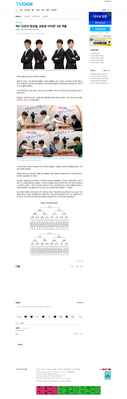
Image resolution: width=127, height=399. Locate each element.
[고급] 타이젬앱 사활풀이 (97, 60)
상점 (42, 10)
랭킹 (33, 10)
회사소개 (38, 369)
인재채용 (54, 369)
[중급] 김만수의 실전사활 (97, 58)
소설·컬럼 (27, 10)
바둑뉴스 (18, 16)
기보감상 (27, 16)
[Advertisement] (49, 282)
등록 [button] (80, 317)
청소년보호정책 (76, 369)
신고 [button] (81, 333)
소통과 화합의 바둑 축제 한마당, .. (99, 81)
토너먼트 (53, 10)
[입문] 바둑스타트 (95, 53)
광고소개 (44, 369)
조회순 (104, 70)
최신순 (17, 323)
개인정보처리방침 (67, 369)
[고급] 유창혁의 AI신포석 (97, 62)
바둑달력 (45, 16)
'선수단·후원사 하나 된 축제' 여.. (99, 76)
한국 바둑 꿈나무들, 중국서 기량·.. (99, 74)
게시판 (38, 10)
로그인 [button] (109, 10)
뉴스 (17, 10)
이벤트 (47, 10)
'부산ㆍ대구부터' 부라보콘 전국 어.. (100, 83)
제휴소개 (49, 369)
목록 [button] (81, 266)
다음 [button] (77, 266)
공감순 (22, 323)
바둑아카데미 (94, 50)
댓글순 (108, 70)
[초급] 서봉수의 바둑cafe (97, 56)
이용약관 (60, 369)
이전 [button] (72, 266)
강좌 (21, 10)
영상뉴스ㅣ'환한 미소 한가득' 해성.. (100, 78)
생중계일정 (36, 16)
